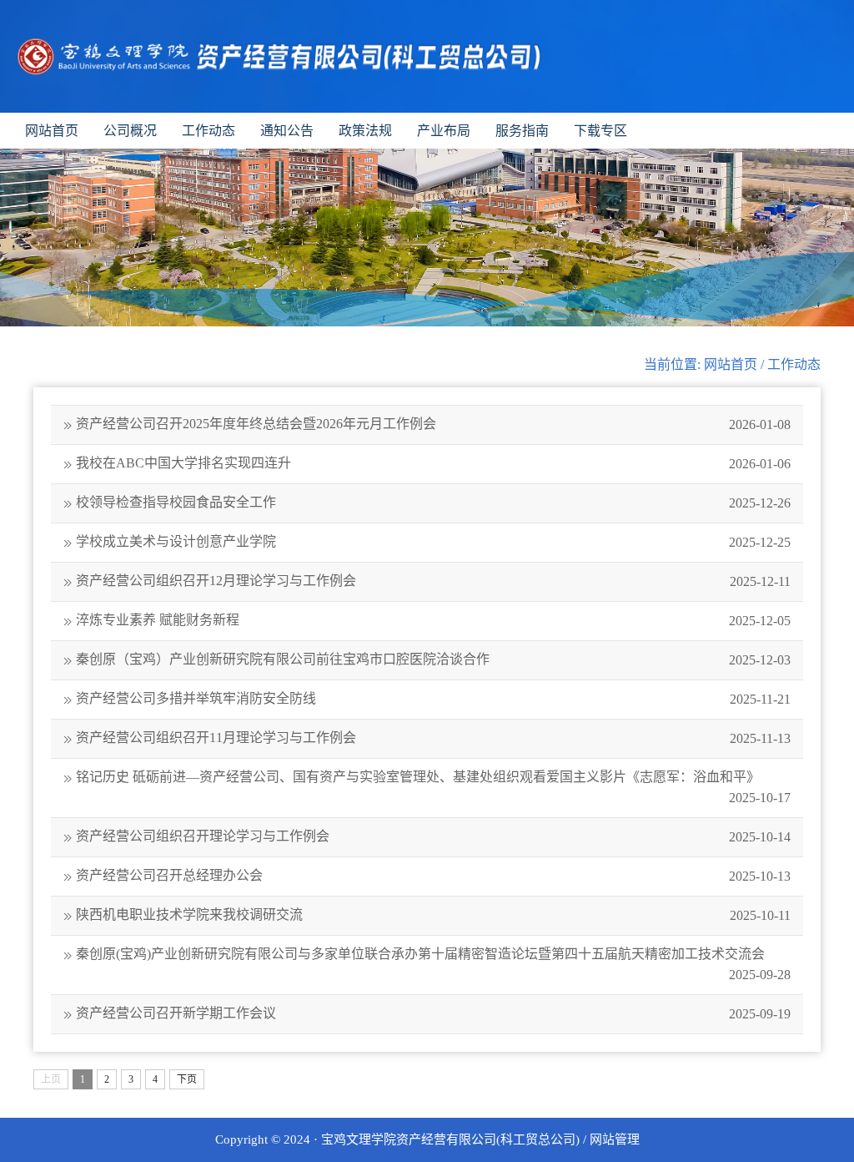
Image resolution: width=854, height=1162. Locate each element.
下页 (187, 1079)
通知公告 (287, 131)
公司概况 (130, 131)
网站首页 (51, 131)
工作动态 (208, 131)
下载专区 (600, 131)
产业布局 (443, 131)
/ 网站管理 (611, 1139)
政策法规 (365, 131)
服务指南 (522, 131)
